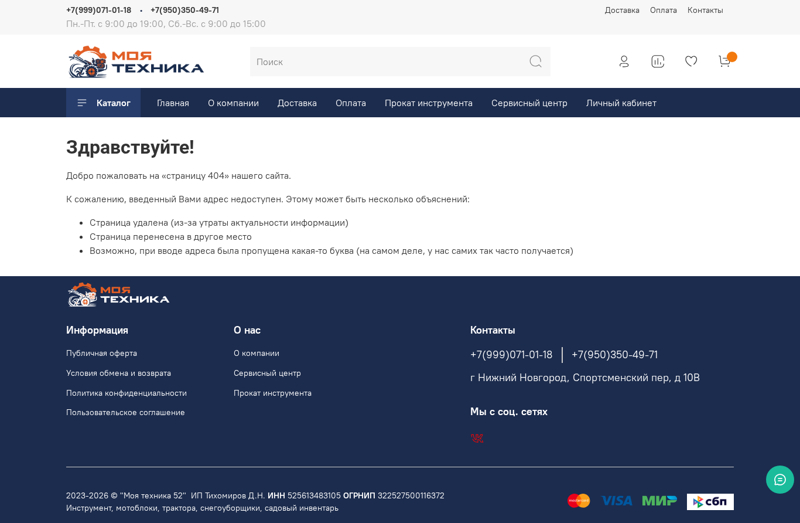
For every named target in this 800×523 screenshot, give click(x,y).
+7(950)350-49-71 (185, 10)
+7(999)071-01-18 (98, 10)
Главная (173, 102)
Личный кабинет (621, 102)
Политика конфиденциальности (126, 393)
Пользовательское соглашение (125, 412)
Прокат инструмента (429, 102)
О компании (233, 102)
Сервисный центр (529, 102)
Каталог (114, 102)
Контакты (705, 10)
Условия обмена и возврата (118, 373)
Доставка (622, 10)
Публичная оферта (101, 353)
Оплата (663, 10)
